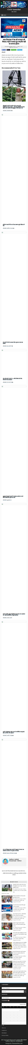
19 (10, 1017)
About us (4, 1027)
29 (20, 1020)
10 (3, 1015)
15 (20, 1015)
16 (24, 1015)
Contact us (4, 1030)
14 (17, 1015)
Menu (4, 15)
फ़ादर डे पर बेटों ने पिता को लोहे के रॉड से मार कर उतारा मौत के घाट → (14, 870)
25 (6, 1020)
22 (20, 1017)
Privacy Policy (5, 1035)
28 (17, 1020)
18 (6, 1017)
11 (6, 1015)
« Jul (3, 1025)
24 (3, 1020)
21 (17, 1017)
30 (24, 1020)
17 (3, 1017)
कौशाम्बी (12, 47)
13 (13, 1015)
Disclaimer (4, 1032)
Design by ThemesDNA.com (14, 1043)
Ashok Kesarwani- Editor (11, 46)
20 (14, 1017)
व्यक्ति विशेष (16, 47)
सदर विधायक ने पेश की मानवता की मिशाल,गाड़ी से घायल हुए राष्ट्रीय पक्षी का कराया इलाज (14, 41)
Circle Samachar (14, 9)
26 (10, 1020)
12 (10, 1015)
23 (24, 1017)
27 (14, 1020)
